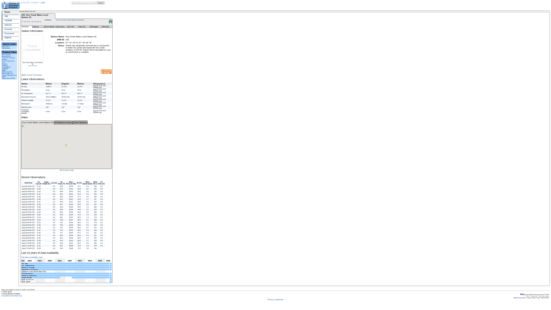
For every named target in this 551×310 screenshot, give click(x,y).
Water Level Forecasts (31, 75)
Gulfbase (5, 65)
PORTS (7, 38)
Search (101, 3)
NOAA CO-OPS (7, 72)
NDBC (4, 70)
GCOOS (4, 64)
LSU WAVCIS (6, 67)
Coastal (8, 29)
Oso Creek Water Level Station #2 (37, 122)
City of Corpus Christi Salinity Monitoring (70, 20)
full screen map (67, 170)
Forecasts (9, 33)
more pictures (32, 65)
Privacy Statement (275, 300)
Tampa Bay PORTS (8, 78)
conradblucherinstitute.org (11, 296)
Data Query (6, 46)
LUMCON (5, 69)
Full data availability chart (32, 257)
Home (7, 12)
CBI (6, 16)
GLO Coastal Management (6, 55)
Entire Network (80, 122)
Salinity (8, 25)
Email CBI (25, 2)
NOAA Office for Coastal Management (9, 74)
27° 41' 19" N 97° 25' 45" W (31, 22)
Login (43, 2)
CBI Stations (6, 48)
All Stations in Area (63, 122)
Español (35, 2)
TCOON (8, 20)
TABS (4, 77)
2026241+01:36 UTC (43, 11)
